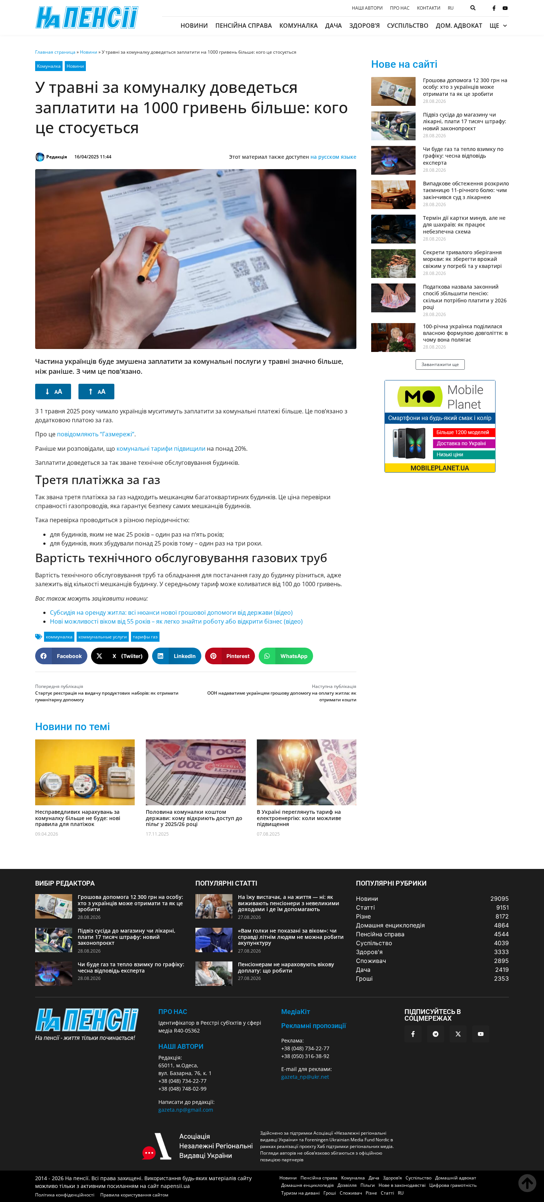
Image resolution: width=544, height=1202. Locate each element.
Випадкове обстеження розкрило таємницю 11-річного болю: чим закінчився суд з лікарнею (466, 190)
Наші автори (367, 8)
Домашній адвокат (455, 1178)
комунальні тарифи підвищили (161, 448)
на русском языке (333, 156)
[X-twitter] (458, 1033)
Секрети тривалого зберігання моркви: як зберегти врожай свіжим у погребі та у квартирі (462, 259)
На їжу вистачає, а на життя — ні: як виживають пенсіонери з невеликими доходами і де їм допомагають (288, 903)
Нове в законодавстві (402, 1185)
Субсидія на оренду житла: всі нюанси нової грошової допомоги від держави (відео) (171, 612)
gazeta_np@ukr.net (305, 1076)
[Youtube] (505, 8)
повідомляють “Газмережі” (95, 434)
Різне (371, 1193)
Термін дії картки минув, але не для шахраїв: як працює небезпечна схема (464, 224)
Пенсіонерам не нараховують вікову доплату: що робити (286, 967)
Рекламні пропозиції (313, 1026)
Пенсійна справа (243, 25)
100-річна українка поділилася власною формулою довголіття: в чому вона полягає (465, 333)
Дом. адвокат (459, 25)
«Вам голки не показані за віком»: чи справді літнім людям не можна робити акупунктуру (291, 937)
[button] (61, 656)
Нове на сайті (404, 64)
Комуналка (298, 25)
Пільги (367, 1185)
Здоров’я (364, 25)
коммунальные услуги (102, 637)
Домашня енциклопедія (307, 1185)
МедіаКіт (295, 1011)
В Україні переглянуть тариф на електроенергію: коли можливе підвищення (299, 818)
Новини (194, 25)
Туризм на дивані (300, 1193)
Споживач (351, 1193)
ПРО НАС (172, 1011)
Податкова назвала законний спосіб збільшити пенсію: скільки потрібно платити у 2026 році (465, 296)
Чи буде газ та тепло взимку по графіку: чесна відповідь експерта (463, 155)
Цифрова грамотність (453, 1185)
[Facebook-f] (494, 8)
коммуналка (59, 637)
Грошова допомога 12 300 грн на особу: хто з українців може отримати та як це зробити (465, 87)
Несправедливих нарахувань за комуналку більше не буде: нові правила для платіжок (77, 818)
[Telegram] (435, 1033)
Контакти (428, 8)
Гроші (329, 1193)
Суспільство (408, 25)
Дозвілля (347, 1185)
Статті (387, 1193)
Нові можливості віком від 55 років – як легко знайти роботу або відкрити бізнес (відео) (176, 621)
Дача (333, 25)
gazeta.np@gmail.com (185, 1109)
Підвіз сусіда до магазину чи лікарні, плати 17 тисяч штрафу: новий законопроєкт (464, 121)
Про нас (400, 8)
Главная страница (55, 52)
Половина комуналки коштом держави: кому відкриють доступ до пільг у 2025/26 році (194, 818)
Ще (494, 25)
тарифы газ (145, 637)
